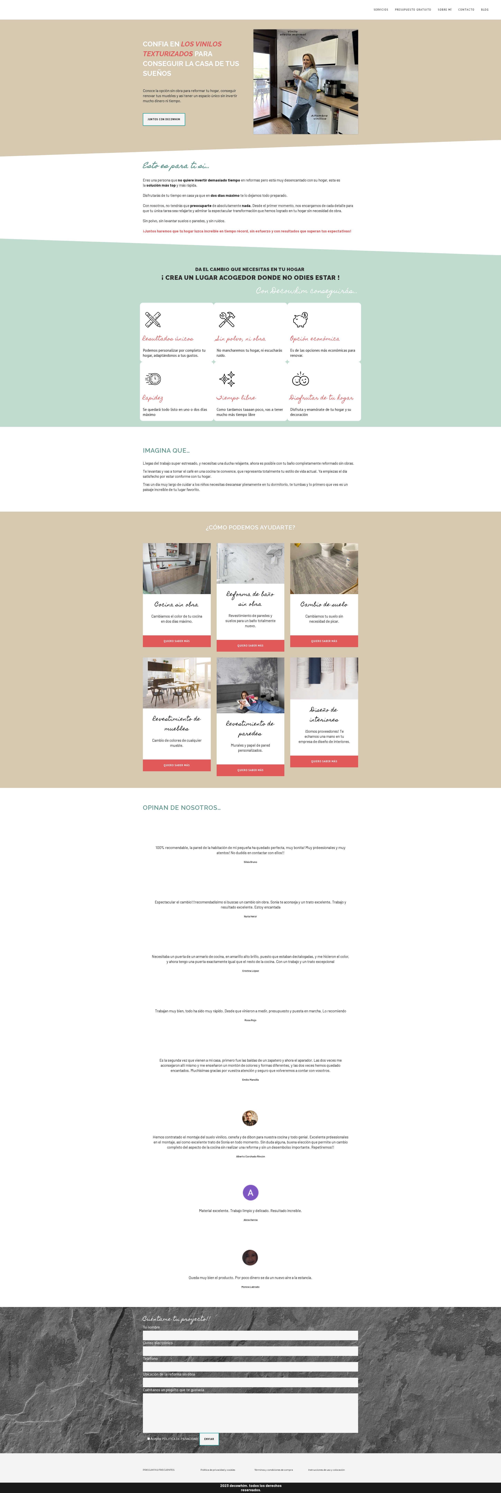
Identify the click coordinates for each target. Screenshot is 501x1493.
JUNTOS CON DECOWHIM (164, 119)
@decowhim (17, 1368)
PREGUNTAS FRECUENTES (158, 1469)
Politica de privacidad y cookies (218, 1469)
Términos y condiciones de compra (273, 1469)
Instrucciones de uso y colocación (326, 1469)
